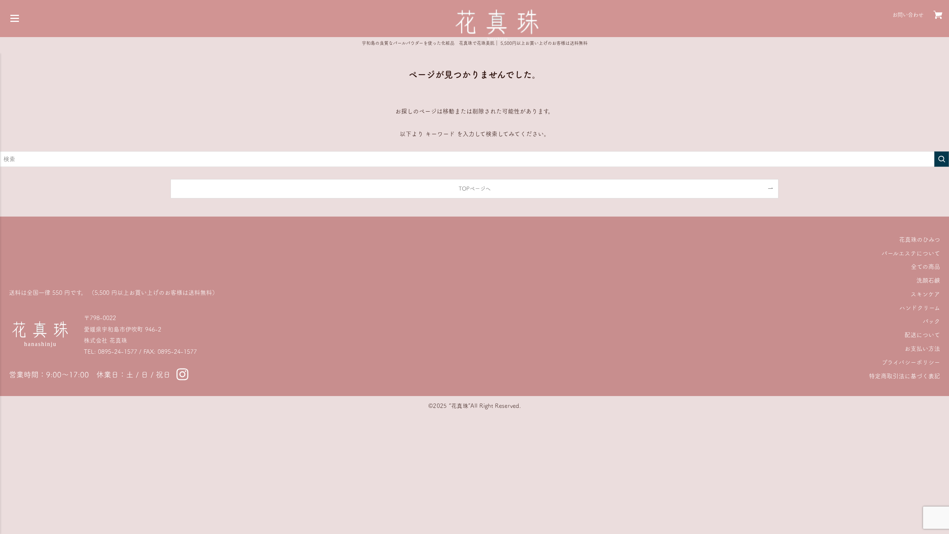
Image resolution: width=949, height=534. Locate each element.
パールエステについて (911, 253)
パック (931, 321)
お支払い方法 (922, 349)
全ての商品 (925, 267)
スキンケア (925, 294)
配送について (922, 335)
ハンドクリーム (919, 308)
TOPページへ (474, 188)
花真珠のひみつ (919, 240)
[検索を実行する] (941, 159)
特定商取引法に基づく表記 (904, 376)
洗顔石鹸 (928, 280)
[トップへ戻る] (498, 21)
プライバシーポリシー (911, 362)
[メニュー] (14, 18)
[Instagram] (182, 374)
